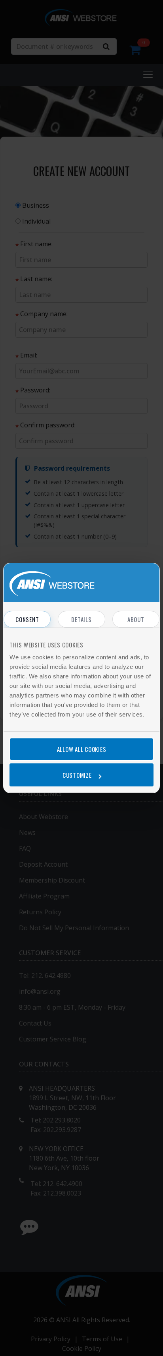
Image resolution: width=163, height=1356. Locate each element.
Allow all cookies (81, 749)
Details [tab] (81, 619)
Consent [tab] (27, 619)
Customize (77, 775)
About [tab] (135, 619)
